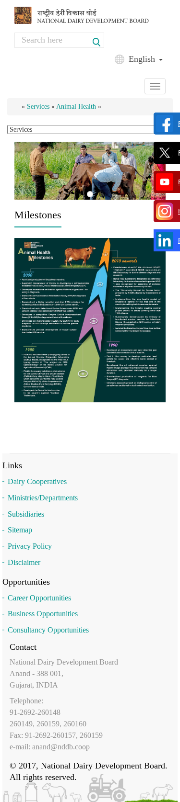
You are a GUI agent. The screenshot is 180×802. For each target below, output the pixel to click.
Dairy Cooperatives (37, 481)
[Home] (90, 14)
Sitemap (20, 530)
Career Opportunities (39, 598)
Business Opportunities (43, 614)
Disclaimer (24, 562)
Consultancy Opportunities (48, 630)
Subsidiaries (26, 514)
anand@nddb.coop (61, 747)
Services (38, 106)
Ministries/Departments (43, 498)
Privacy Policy (30, 546)
